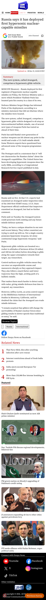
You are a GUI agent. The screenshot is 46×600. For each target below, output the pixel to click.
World (41, 13)
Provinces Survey (34, 595)
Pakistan (31, 13)
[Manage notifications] (4, 595)
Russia (9, 326)
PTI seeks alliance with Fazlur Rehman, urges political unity (21, 549)
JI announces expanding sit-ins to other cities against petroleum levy (21, 515)
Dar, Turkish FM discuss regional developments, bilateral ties (23, 448)
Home (7, 13)
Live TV (22, 13)
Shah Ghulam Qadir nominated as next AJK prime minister (20, 414)
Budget (14, 13)
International (22, 326)
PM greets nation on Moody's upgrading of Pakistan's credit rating (20, 482)
